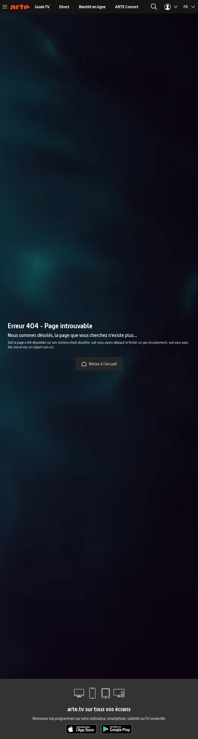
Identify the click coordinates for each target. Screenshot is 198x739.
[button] (154, 7)
